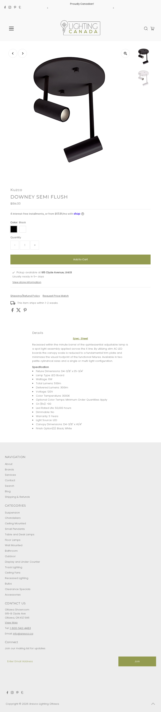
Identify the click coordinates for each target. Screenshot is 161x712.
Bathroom (11, 551)
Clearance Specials (17, 589)
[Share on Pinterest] (25, 311)
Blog (8, 491)
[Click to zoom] (125, 53)
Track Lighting (13, 567)
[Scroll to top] (153, 704)
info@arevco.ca (23, 633)
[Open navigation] (24, 28)
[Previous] (47, 8)
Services (10, 475)
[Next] (113, 8)
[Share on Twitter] (19, 311)
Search (9, 486)
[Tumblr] (20, 8)
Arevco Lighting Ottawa (44, 704)
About (8, 464)
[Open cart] (152, 28)
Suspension (12, 512)
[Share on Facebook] (12, 311)
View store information (26, 282)
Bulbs (8, 583)
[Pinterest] (15, 8)
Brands (9, 469)
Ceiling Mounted (15, 523)
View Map (11, 622)
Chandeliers (13, 518)
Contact (10, 480)
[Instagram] (9, 8)
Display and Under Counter (22, 562)
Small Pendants (15, 529)
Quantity (15, 237)
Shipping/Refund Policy (25, 296)
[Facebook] (5, 8)
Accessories (13, 595)
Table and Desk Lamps (19, 534)
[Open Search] (146, 28)
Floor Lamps (12, 540)
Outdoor (10, 556)
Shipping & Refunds (17, 497)
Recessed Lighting (16, 578)
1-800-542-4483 (20, 628)
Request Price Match (56, 296)
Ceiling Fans (12, 572)
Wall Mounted (13, 545)
